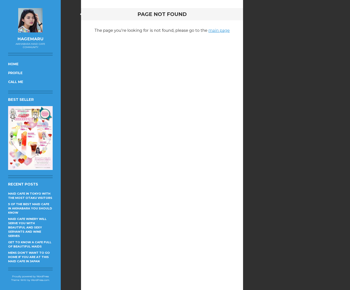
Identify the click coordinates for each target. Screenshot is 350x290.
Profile (15, 73)
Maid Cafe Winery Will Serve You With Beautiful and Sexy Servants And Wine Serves (27, 227)
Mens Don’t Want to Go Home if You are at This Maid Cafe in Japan (29, 257)
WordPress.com (40, 279)
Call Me (15, 82)
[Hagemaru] (30, 20)
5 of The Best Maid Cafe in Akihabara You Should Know (30, 208)
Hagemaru (30, 38)
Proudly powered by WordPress (30, 276)
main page (219, 30)
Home (13, 64)
